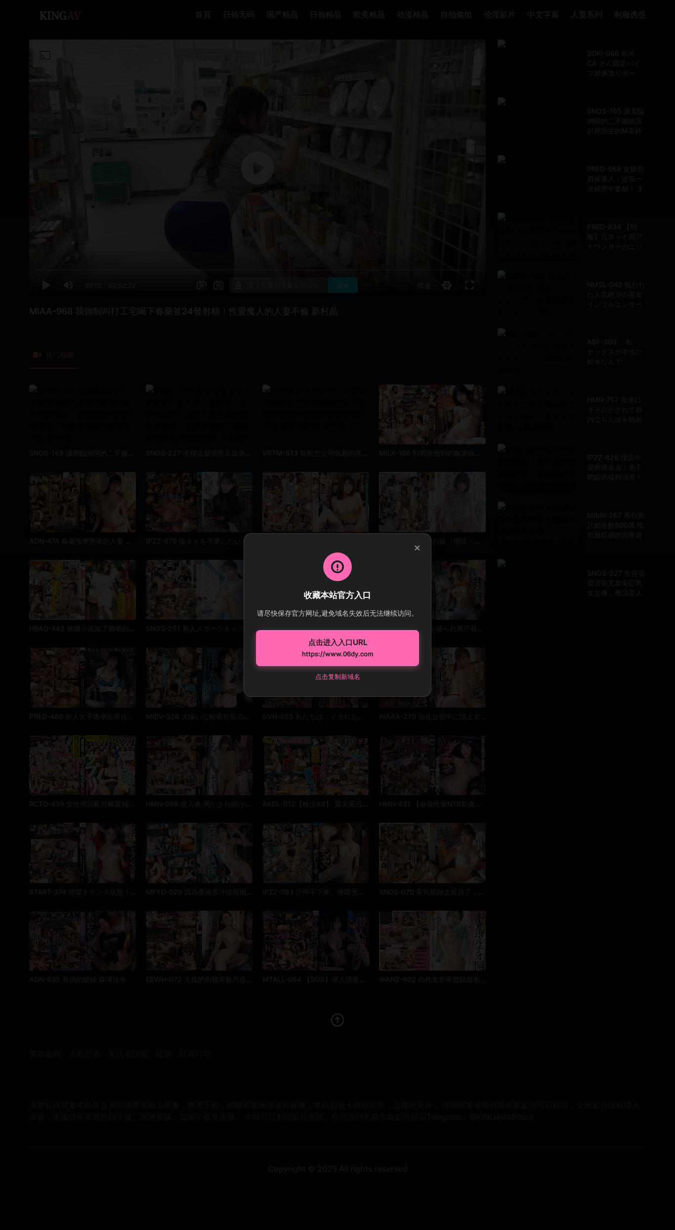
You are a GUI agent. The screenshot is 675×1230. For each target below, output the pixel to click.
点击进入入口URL (337, 647)
